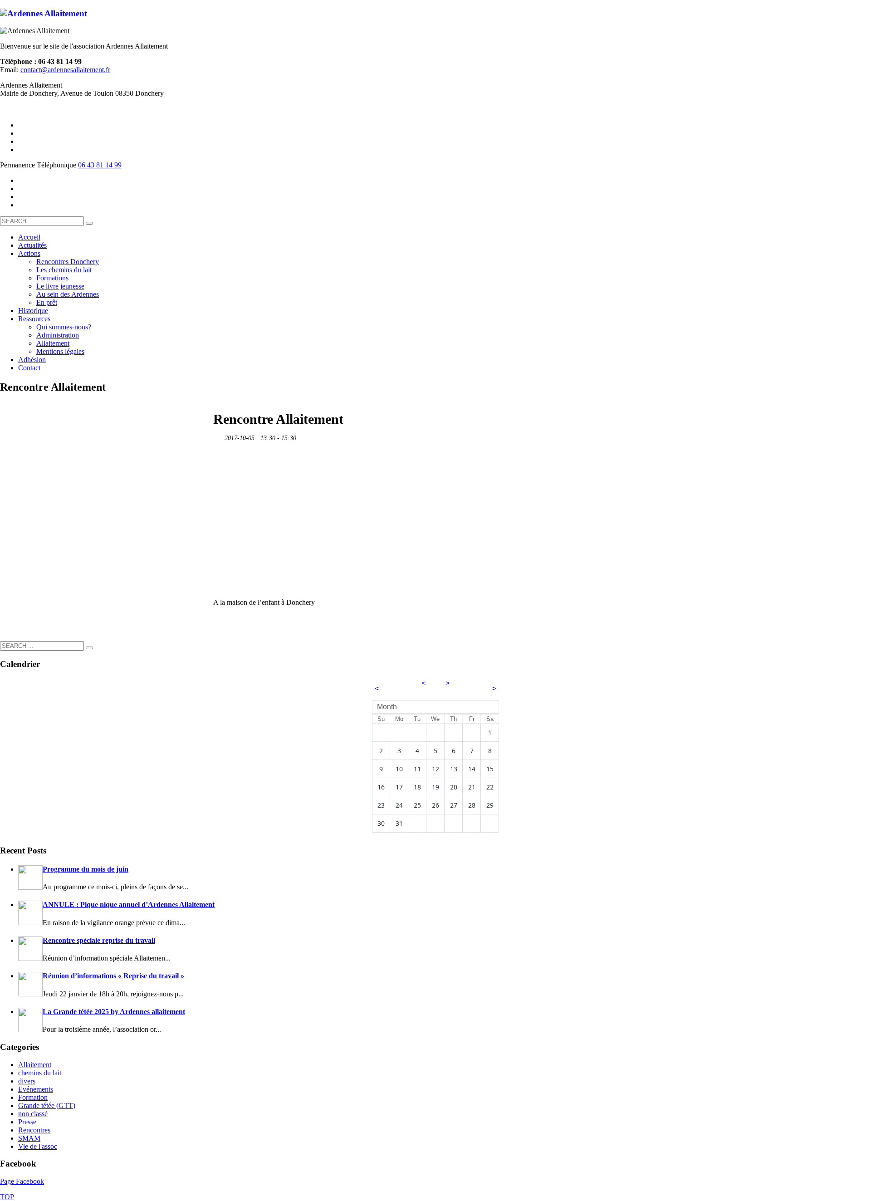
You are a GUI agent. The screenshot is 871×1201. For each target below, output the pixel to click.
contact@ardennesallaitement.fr (65, 70)
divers (26, 1081)
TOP (7, 1197)
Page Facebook (22, 1181)
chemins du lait (39, 1073)
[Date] (218, 435)
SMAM (29, 1138)
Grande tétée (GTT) (46, 1105)
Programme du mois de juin (85, 869)
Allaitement (34, 1065)
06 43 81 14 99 (100, 165)
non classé (33, 1114)
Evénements (35, 1089)
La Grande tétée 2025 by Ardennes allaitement (114, 1011)
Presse (27, 1122)
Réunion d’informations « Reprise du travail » (113, 976)
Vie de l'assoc (37, 1146)
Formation (33, 1097)
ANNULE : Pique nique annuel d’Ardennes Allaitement (129, 904)
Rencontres (34, 1130)
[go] (89, 223)
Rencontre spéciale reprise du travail (99, 940)
